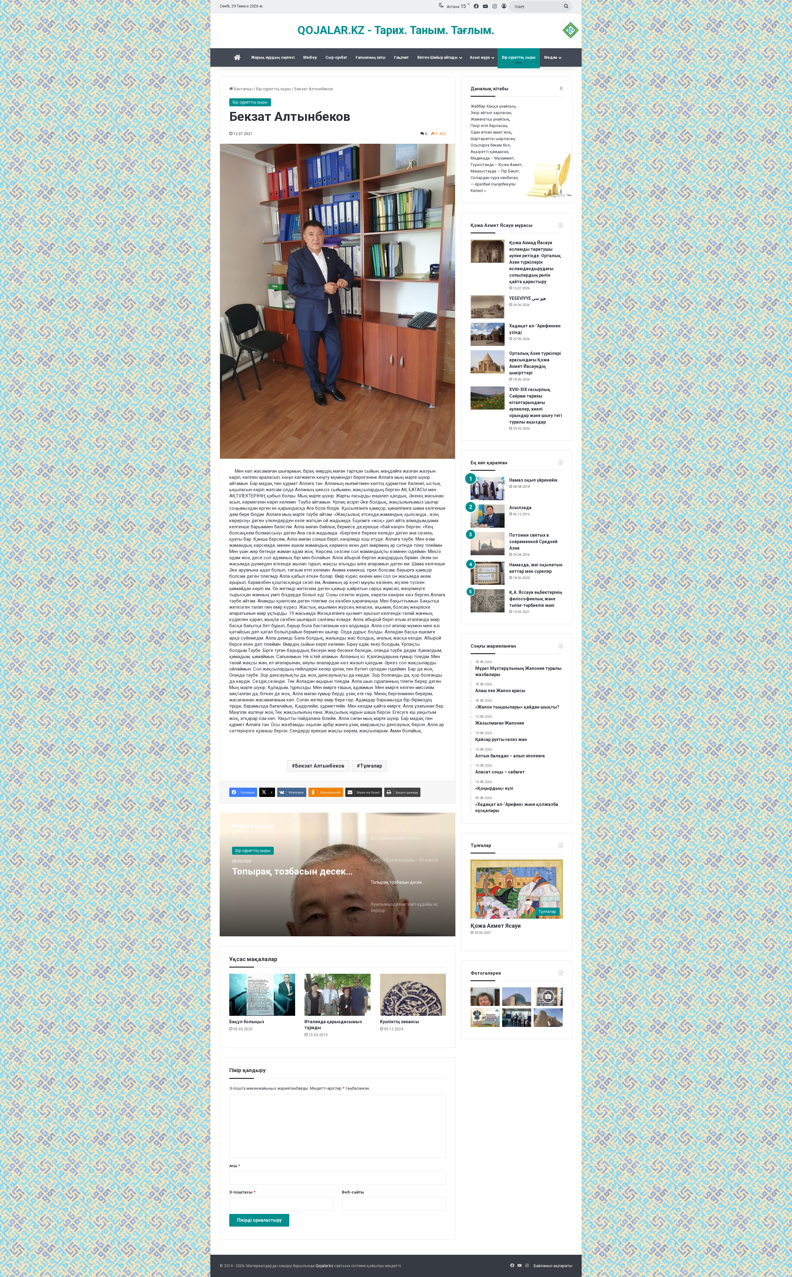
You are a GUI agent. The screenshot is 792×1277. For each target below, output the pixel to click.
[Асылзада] (488, 516)
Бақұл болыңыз (246, 1021)
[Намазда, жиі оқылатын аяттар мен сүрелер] (488, 573)
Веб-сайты (353, 1192)
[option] (337, 874)
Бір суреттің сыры (519, 57)
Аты (234, 1166)
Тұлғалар (371, 766)
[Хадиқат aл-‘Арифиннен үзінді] (488, 334)
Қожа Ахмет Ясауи (496, 925)
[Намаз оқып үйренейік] (488, 488)
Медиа (550, 57)
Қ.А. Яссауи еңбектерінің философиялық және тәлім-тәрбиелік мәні (535, 599)
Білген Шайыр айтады (437, 57)
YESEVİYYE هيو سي (527, 298)
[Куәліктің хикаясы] (413, 995)
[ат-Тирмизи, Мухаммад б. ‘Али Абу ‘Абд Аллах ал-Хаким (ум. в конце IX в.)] (548, 1017)
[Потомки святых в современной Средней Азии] (488, 543)
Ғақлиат (401, 57)
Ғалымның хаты (370, 57)
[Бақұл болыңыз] (262, 995)
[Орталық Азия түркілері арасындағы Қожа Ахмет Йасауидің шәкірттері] (488, 361)
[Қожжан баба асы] (548, 996)
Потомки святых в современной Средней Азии (533, 542)
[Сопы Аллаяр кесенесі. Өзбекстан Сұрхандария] (516, 996)
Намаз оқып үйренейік (533, 480)
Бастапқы (243, 89)
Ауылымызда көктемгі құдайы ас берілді (284, 877)
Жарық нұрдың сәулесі (273, 57)
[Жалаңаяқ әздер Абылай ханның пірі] (516, 1017)
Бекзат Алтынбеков (319, 766)
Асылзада (520, 507)
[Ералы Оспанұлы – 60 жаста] (485, 996)
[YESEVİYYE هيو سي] (488, 306)
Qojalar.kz (324, 1265)
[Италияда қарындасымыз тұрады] (337, 995)
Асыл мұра (480, 57)
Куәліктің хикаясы (399, 1021)
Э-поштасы (242, 1192)
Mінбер (310, 57)
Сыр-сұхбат (336, 57)
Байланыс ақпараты (553, 1265)
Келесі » (478, 190)
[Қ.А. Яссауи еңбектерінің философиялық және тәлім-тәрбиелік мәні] (488, 600)
